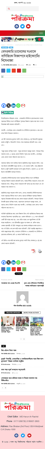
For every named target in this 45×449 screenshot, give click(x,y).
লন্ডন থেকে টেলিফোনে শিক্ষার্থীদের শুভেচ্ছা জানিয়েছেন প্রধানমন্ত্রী (34, 284)
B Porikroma (5, 364)
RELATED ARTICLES (13, 313)
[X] (8, 105)
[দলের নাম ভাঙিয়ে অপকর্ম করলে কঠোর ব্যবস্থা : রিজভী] (22, 321)
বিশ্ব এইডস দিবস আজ (8, 350)
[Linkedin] (13, 105)
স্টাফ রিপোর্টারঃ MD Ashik (10, 65)
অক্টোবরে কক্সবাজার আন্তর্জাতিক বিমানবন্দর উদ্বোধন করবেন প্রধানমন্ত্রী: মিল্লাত (7, 330)
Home (3, 45)
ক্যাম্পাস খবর (33, 325)
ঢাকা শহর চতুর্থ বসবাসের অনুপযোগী (13, 369)
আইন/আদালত (5, 47)
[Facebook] (4, 105)
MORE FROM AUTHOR (31, 313)
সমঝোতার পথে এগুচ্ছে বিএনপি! (10, 283)
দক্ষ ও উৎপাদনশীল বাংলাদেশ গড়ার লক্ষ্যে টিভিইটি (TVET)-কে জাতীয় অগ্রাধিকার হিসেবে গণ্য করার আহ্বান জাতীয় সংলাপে (36, 331)
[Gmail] (23, 105)
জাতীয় (3, 325)
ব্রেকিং (11, 47)
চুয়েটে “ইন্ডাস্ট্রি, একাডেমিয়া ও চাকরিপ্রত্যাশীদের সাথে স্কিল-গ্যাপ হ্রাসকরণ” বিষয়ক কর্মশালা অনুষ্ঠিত (22, 360)
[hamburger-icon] (41, 33)
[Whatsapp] (18, 105)
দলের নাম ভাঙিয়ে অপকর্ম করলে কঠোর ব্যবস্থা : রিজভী (21, 329)
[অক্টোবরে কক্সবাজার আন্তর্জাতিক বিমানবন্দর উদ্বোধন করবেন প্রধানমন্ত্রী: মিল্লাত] (8, 321)
